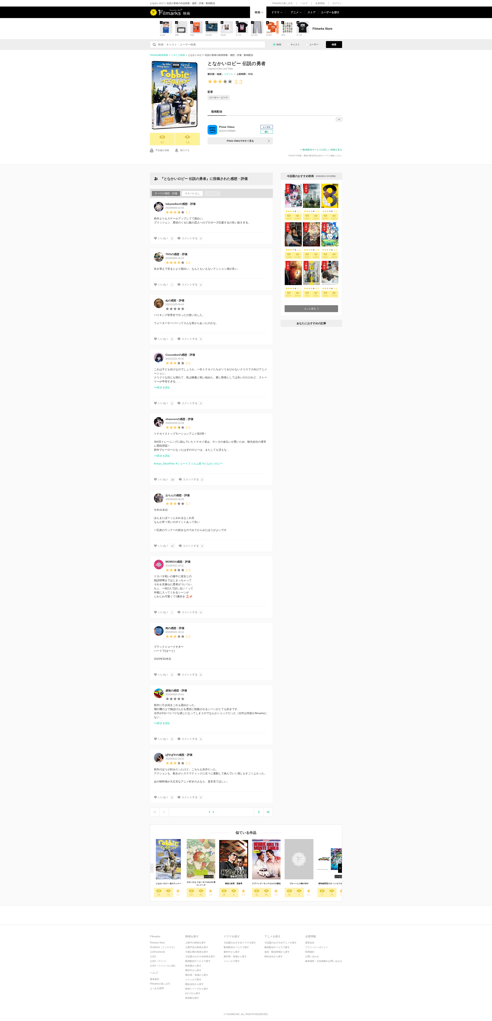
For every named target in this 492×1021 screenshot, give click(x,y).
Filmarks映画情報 (159, 55)
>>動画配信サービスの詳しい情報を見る (321, 149)
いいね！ (163, 238)
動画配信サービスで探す (198, 961)
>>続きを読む (162, 387)
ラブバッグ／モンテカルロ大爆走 (266, 883)
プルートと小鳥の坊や (299, 883)
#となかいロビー (212, 463)
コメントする (189, 238)
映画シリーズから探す (196, 988)
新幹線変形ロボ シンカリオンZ (331, 883)
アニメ (295, 12)
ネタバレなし (192, 193)
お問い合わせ (312, 956)
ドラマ (275, 12)
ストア (312, 12)
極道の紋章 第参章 (233, 883)
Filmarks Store (157, 942)
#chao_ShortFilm (164, 463)
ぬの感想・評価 (174, 300)
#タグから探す (192, 993)
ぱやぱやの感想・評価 (178, 754)
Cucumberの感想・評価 (180, 354)
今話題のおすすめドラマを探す (240, 942)
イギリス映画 (178, 55)
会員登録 (320, 3)
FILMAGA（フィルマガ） (163, 947)
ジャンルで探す (193, 979)
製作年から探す (193, 970)
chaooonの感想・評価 (179, 419)
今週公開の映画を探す (196, 952)
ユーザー (313, 44)
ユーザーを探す (330, 12)
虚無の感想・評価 (176, 690)
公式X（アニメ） (159, 961)
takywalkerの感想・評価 (180, 203)
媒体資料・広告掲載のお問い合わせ (323, 961)
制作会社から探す (273, 956)
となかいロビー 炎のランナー (168, 883)
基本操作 (154, 979)
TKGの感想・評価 (176, 254)
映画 (257, 12)
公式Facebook (157, 952)
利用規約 (309, 952)
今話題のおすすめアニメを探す (280, 942)
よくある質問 (157, 988)
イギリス (228, 74)
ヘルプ (304, 3)
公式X (153, 956)
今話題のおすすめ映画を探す (200, 956)
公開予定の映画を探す (196, 947)
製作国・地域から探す (196, 975)
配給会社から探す (194, 984)
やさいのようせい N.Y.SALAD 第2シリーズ (201, 883)
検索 (334, 44)
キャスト (295, 44)
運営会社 (309, 942)
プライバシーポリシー (316, 947)
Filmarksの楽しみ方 (282, 3)
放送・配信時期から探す (277, 952)
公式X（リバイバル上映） (163, 965)
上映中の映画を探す (195, 942)
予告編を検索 (162, 150)
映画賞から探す (193, 965)
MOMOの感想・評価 (177, 561)
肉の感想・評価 (174, 628)
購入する (184, 150)
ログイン (337, 3)
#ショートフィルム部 (188, 463)
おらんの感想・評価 (177, 495)
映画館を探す (192, 998)
